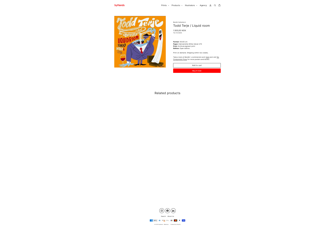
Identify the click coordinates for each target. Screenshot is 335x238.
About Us (171, 216)
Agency (203, 5)
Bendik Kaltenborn (179, 22)
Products (176, 5)
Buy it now (197, 71)
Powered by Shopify (175, 224)
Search (163, 216)
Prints (164, 5)
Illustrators (190, 5)
